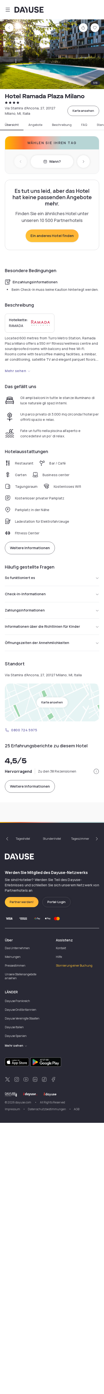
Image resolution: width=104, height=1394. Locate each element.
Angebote (35, 125)
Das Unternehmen (17, 948)
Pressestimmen (15, 965)
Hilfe (59, 957)
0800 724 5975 (24, 730)
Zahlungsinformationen (25, 610)
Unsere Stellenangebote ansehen (20, 976)
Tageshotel (23, 839)
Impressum (12, 1109)
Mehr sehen (15, 370)
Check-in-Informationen (25, 594)
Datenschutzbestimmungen (47, 1109)
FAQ (84, 125)
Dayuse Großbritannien (20, 1010)
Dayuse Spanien (16, 1036)
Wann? (55, 161)
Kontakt (61, 948)
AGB (76, 1109)
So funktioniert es (20, 577)
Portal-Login (56, 902)
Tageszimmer (80, 839)
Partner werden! (22, 902)
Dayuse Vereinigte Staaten (22, 1018)
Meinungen (13, 957)
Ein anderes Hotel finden (52, 235)
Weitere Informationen (30, 547)
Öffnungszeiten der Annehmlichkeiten (37, 642)
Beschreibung (62, 125)
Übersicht (12, 125)
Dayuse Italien (14, 1027)
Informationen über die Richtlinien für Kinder (42, 626)
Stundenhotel (52, 839)
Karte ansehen (83, 111)
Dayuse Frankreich (17, 1001)
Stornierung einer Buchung (74, 965)
